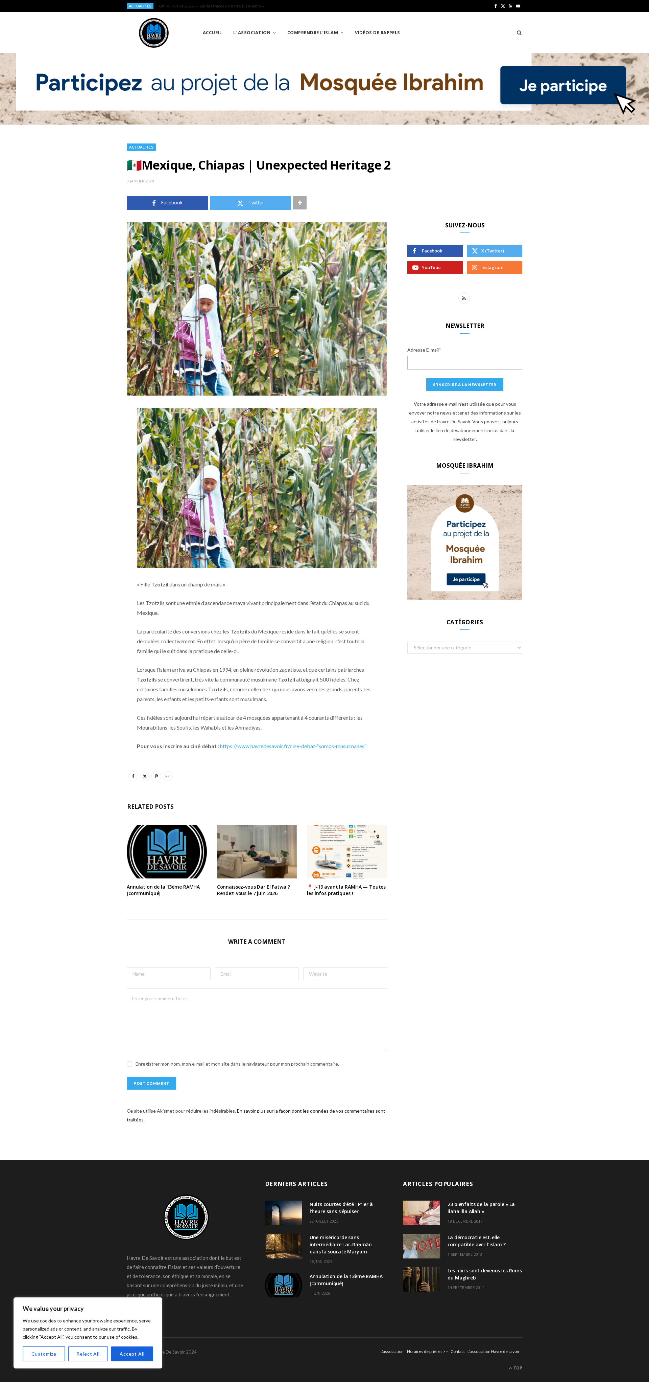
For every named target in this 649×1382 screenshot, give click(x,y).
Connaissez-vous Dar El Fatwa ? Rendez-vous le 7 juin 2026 (253, 890)
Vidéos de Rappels (377, 32)
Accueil (212, 32)
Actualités (141, 147)
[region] (88, 1332)
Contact (458, 1351)
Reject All (87, 1354)
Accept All (132, 1354)
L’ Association (251, 32)
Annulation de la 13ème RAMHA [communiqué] (163, 890)
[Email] (93, 485)
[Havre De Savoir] (154, 33)
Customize (44, 1354)
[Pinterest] (93, 467)
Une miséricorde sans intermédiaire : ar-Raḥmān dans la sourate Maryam (341, 1244)
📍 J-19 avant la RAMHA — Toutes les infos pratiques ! (346, 890)
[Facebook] (93, 433)
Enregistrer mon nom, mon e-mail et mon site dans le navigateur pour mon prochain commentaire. (237, 1064)
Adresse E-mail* (424, 350)
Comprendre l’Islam (312, 32)
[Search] (517, 32)
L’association (392, 1351)
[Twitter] (93, 450)
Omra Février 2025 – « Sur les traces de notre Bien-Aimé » (211, 6)
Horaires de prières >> (427, 1351)
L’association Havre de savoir (493, 1351)
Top (517, 1368)
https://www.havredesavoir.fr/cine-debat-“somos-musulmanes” (293, 746)
